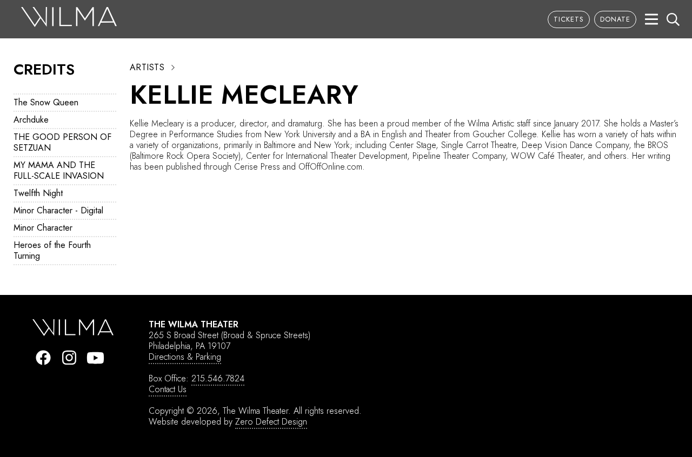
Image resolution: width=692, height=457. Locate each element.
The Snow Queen (46, 102)
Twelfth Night (38, 193)
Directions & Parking (185, 357)
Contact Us (168, 389)
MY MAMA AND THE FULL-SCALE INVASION (59, 170)
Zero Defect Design (271, 421)
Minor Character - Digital (58, 210)
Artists (147, 67)
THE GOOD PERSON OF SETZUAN (62, 142)
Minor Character (43, 227)
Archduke (31, 119)
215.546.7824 (217, 378)
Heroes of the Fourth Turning (52, 250)
